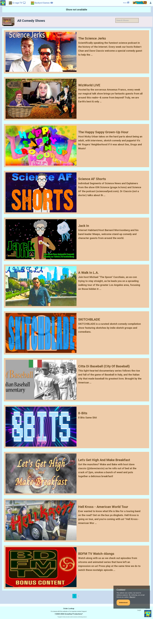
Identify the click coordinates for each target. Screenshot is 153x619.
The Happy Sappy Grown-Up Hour (103, 132)
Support (84, 611)
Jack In (83, 226)
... (92, 54)
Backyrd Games (42, 3)
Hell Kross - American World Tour (103, 507)
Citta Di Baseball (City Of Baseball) (104, 366)
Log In (139, 610)
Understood (123, 602)
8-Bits (82, 413)
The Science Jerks (92, 38)
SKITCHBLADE (89, 319)
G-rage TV (17, 3)
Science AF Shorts (92, 179)
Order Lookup (68, 609)
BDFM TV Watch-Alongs (96, 554)
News (125, 3)
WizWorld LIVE (89, 85)
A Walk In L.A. (88, 273)
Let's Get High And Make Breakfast (104, 460)
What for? (132, 597)
